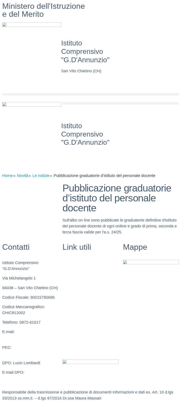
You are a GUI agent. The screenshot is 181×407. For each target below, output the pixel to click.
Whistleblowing (75, 263)
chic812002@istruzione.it (24, 338)
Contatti (69, 272)
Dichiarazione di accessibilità (87, 329)
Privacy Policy (74, 310)
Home (7, 175)
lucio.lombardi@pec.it (21, 378)
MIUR (67, 282)
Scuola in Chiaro (77, 301)
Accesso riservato (78, 348)
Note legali (71, 339)
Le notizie (40, 175)
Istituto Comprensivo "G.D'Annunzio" (85, 51)
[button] (90, 94)
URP (66, 291)
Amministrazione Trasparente (88, 320)
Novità (22, 175)
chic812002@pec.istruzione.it (28, 353)
